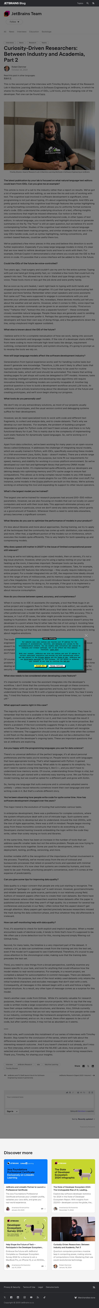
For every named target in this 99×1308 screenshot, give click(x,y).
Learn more (54, 650)
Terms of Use (63, 657)
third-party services (32, 659)
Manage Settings (56, 666)
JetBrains (25, 1302)
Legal (40, 1287)
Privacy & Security (12, 1287)
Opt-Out (66, 661)
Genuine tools (52, 1287)
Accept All (40, 666)
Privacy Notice (44, 657)
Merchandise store (86, 1298)
